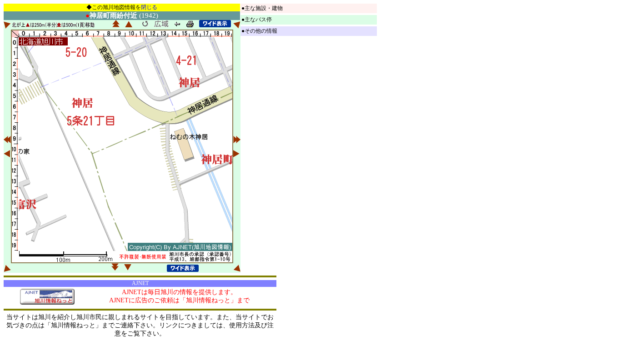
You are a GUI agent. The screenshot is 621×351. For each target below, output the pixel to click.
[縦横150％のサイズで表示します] (215, 23)
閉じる (149, 7)
